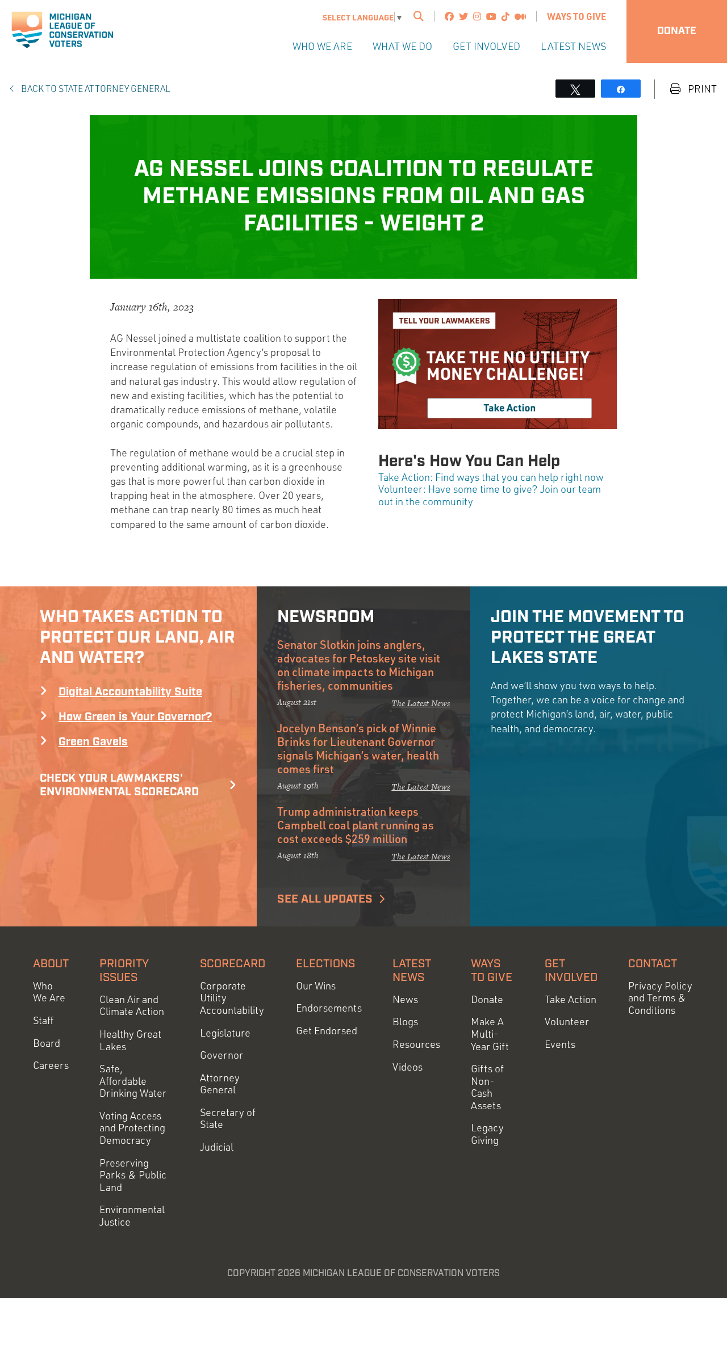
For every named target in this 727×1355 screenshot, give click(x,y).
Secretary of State (228, 1118)
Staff (43, 1020)
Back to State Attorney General (94, 88)
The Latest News (420, 703)
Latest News (573, 46)
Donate (676, 31)
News (405, 999)
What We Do (402, 46)
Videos (407, 1067)
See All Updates (325, 899)
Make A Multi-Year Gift (490, 1034)
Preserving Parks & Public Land (132, 1175)
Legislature (225, 1033)
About (51, 964)
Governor (221, 1055)
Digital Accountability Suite (130, 692)
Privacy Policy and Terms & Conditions (660, 998)
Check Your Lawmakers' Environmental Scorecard (119, 785)
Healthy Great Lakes (130, 1040)
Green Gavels (93, 742)
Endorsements (329, 1008)
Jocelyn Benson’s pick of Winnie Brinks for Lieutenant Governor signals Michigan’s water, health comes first (358, 748)
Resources (416, 1044)
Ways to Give (576, 16)
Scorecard (232, 964)
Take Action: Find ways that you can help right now (491, 477)
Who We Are (322, 46)
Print (701, 88)
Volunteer (567, 1021)
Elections (325, 964)
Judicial (216, 1147)
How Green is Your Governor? (135, 717)
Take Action (570, 999)
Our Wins (316, 986)
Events (560, 1044)
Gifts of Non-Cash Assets (487, 1087)
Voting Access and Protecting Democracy (132, 1128)
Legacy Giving (487, 1134)
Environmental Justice (132, 1215)
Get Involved (486, 46)
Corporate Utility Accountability (232, 998)
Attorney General (220, 1084)
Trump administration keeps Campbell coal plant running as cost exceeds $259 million (355, 825)
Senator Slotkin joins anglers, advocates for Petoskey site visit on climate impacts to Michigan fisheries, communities (358, 665)
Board (46, 1043)
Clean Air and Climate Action (131, 1005)
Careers (51, 1065)
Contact (652, 964)
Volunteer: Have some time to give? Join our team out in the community (489, 495)
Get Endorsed (326, 1031)
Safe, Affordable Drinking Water (132, 1081)
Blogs (405, 1021)
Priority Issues (124, 970)
